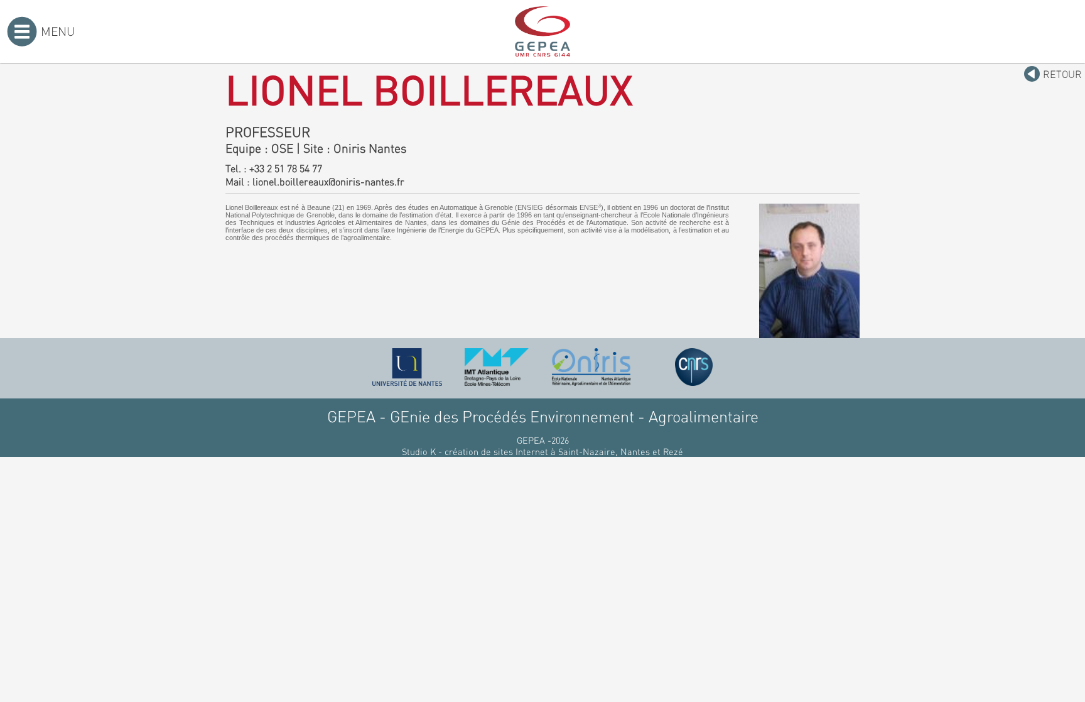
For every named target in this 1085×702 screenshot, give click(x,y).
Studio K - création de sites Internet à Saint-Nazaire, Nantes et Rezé (542, 451)
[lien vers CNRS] (694, 367)
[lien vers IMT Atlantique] (496, 367)
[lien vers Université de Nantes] (407, 367)
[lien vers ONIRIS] (591, 367)
